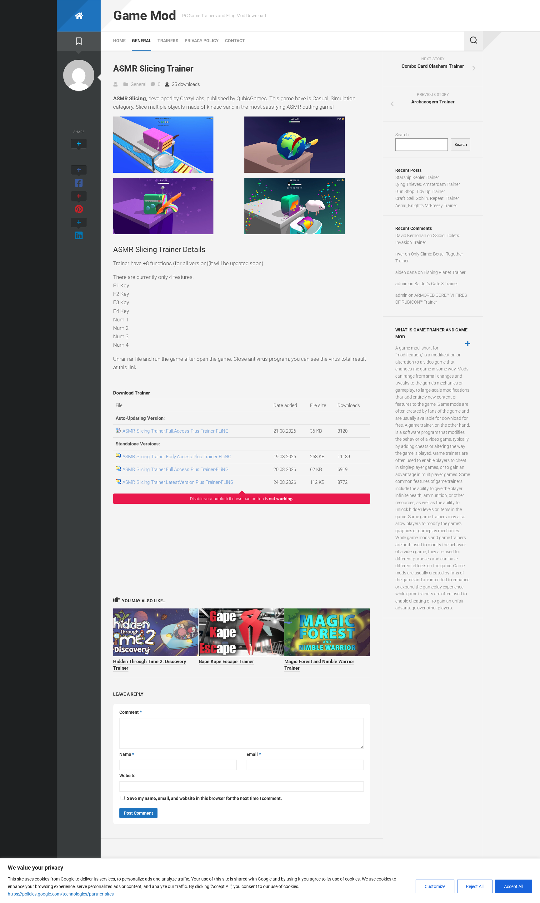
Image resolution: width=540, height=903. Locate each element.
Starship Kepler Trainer (417, 177)
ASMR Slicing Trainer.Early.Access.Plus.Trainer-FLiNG (176, 456)
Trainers (168, 40)
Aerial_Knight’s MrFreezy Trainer (426, 205)
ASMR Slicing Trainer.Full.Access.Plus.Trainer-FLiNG (175, 431)
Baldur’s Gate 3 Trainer (436, 283)
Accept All (513, 886)
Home (119, 40)
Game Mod (144, 15)
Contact (235, 40)
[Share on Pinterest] (79, 203)
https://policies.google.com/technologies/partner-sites (61, 893)
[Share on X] (79, 150)
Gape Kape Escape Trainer (226, 661)
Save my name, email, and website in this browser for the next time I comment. (204, 798)
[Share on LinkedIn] (79, 229)
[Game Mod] (79, 16)
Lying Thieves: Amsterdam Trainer (427, 184)
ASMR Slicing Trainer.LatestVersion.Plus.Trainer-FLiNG (177, 482)
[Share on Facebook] (79, 176)
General (141, 40)
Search (402, 134)
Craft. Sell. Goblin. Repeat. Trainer (427, 198)
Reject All (474, 886)
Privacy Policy (202, 40)
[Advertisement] (241, 550)
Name (126, 754)
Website (127, 775)
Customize (435, 886)
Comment (130, 712)
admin (401, 283)
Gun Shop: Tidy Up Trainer (420, 191)
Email (254, 754)
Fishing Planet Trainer (445, 272)
